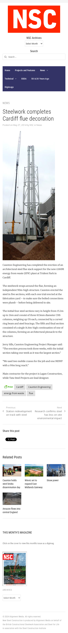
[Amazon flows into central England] (12, 499)
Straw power (53, 480)
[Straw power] (56, 470)
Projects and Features (25, 70)
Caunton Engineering (39, 386)
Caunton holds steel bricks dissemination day (11, 484)
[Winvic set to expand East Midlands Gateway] (34, 470)
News (42, 70)
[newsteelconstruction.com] (34, 19)
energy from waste (14, 393)
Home (7, 70)
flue (31, 393)
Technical (9, 78)
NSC (32, 125)
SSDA (24, 78)
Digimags (9, 87)
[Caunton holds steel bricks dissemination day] (12, 470)
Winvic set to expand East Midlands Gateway (34, 484)
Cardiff (19, 386)
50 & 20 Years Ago (40, 78)
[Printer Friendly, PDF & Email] (8, 386)
